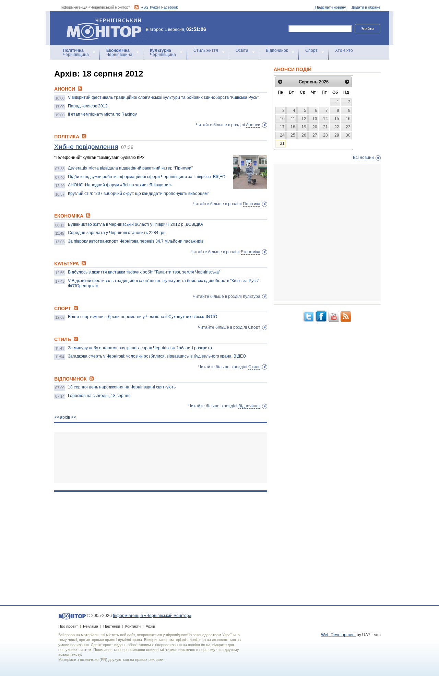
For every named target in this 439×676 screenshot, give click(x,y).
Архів (150, 626)
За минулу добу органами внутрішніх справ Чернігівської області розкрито (140, 348)
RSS (144, 7)
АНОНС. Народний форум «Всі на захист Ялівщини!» (120, 185)
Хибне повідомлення (86, 146)
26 (303, 135)
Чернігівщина (76, 52)
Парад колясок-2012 (88, 106)
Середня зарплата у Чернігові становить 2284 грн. (117, 232)
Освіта (242, 50)
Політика (251, 203)
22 (336, 127)
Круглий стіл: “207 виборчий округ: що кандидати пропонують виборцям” (138, 193)
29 (336, 135)
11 (293, 118)
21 (325, 127)
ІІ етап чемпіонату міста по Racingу (102, 114)
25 (292, 135)
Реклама (90, 626)
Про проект (68, 626)
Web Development (338, 634)
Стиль (254, 366)
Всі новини (363, 157)
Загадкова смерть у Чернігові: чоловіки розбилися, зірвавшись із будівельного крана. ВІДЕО (157, 356)
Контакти (133, 626)
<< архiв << (65, 417)
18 (292, 127)
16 (348, 118)
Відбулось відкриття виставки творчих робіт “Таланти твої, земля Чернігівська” (144, 272)
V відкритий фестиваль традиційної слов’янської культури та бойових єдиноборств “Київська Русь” (163, 97)
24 (282, 135)
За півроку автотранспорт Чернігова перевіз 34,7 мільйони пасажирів (135, 241)
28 (325, 135)
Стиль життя (205, 50)
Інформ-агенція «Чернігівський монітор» (100, 20)
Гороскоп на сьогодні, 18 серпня (99, 395)
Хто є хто (344, 50)
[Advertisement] (160, 457)
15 (336, 118)
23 (348, 127)
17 (282, 127)
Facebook (169, 7)
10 (282, 118)
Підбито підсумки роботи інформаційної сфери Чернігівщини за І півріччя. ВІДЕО (146, 176)
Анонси (253, 125)
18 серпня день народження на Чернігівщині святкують (122, 387)
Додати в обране (366, 7)
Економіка (250, 251)
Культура (251, 296)
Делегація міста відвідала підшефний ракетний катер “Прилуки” (130, 168)
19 (303, 127)
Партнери (111, 626)
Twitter (154, 7)
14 (325, 118)
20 (314, 127)
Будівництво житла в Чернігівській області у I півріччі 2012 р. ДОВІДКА (135, 224)
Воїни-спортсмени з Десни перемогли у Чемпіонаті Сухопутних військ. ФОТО (142, 316)
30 (348, 135)
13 (314, 118)
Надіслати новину (330, 7)
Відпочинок (277, 50)
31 (282, 143)
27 (314, 135)
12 (303, 118)
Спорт (311, 50)
